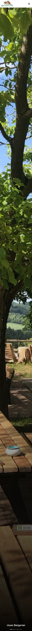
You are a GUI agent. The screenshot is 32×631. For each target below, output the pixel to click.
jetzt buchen (16, 625)
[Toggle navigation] (29, 4)
